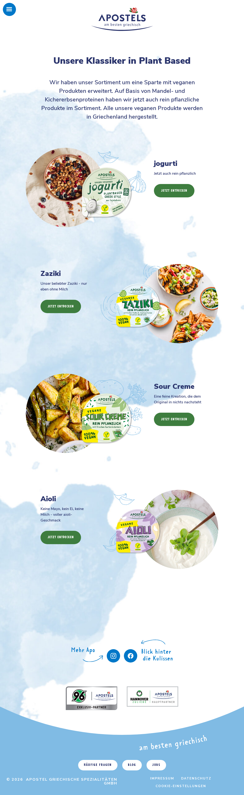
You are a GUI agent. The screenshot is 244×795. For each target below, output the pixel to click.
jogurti (165, 163)
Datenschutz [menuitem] (196, 778)
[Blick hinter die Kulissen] (130, 656)
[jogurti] (94, 176)
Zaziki (51, 274)
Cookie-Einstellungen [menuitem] (181, 786)
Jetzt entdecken (174, 191)
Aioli (48, 499)
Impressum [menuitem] (162, 778)
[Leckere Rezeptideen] (87, 658)
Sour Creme (174, 386)
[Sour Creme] (94, 402)
